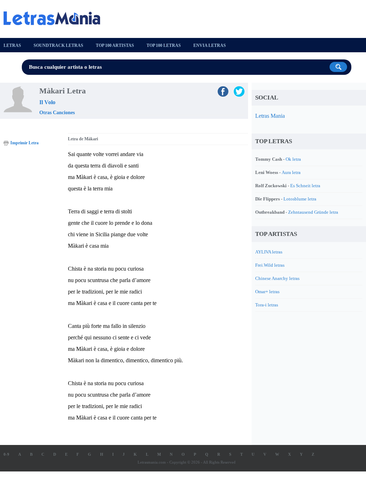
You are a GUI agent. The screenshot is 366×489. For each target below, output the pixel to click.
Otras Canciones (57, 112)
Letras (12, 45)
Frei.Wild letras (270, 265)
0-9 (6, 454)
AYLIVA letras (268, 252)
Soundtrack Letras (58, 45)
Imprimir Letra (24, 142)
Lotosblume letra (299, 199)
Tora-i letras (266, 305)
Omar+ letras (267, 291)
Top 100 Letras (164, 45)
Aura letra (291, 172)
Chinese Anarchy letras (277, 278)
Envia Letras (209, 45)
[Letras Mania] (55, 18)
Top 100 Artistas (115, 45)
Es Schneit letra (305, 185)
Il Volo (47, 102)
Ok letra (293, 159)
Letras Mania (270, 116)
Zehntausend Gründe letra (313, 212)
